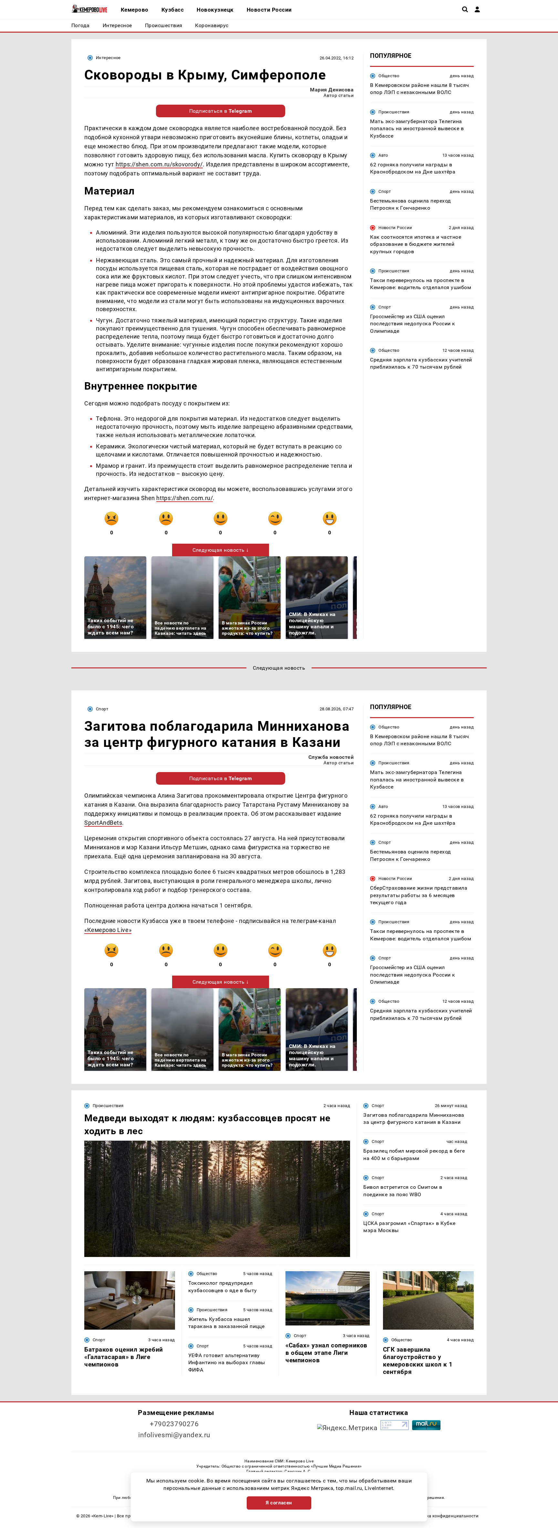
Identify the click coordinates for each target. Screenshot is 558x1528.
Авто (383, 155)
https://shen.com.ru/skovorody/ (159, 164)
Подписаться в (220, 111)
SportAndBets (103, 822)
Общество (388, 75)
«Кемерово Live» (107, 929)
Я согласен (279, 1503)
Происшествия (393, 112)
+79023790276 (174, 1424)
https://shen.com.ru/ (184, 498)
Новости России (395, 227)
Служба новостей (331, 757)
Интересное (108, 57)
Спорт (384, 191)
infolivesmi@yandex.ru (174, 1435)
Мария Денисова (332, 90)
